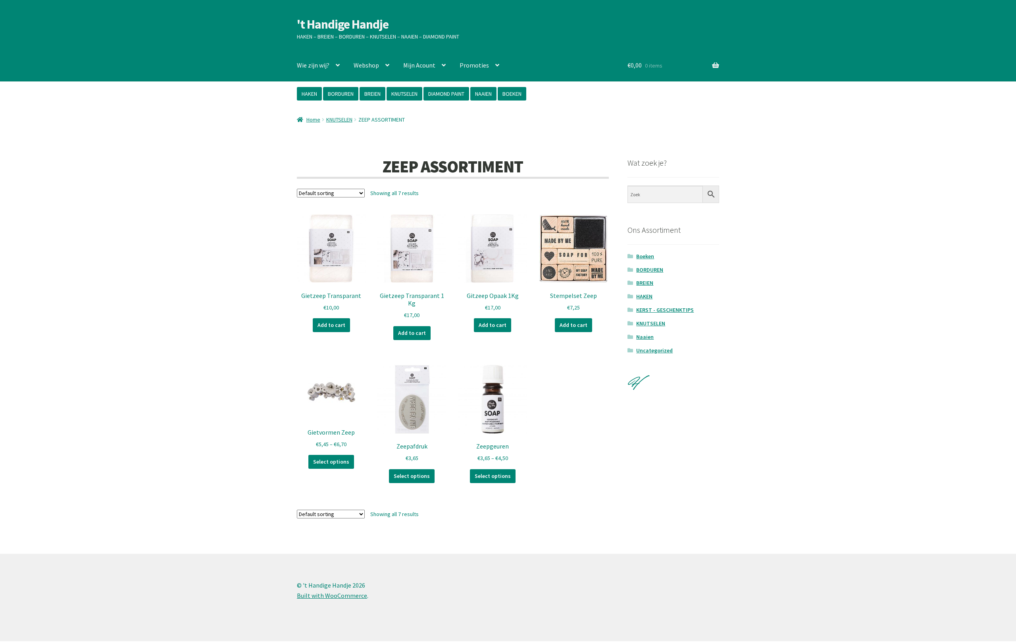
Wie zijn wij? (313, 65)
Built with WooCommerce (332, 595)
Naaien (645, 336)
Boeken (645, 256)
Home (313, 119)
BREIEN (372, 93)
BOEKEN (511, 93)
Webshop (366, 65)
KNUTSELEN (404, 93)
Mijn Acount (419, 65)
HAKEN (309, 93)
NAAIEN (483, 93)
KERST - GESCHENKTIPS (665, 309)
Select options (331, 461)
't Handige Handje (343, 24)
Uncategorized (654, 350)
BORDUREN (341, 93)
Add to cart (331, 325)
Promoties (474, 65)
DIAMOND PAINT (446, 93)
